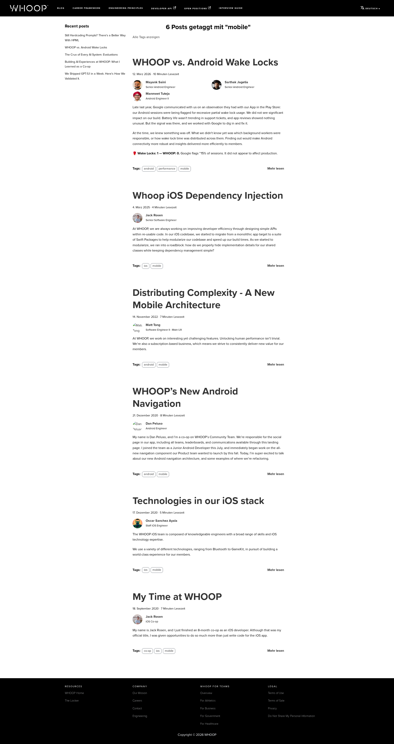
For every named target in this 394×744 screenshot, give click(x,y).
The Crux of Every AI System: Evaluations (91, 54)
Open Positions (195, 8)
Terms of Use (276, 693)
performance (167, 168)
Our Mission (140, 693)
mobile (184, 168)
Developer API (161, 8)
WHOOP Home (74, 693)
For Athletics (207, 700)
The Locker (72, 700)
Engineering (140, 716)
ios (146, 266)
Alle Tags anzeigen (146, 37)
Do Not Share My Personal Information (291, 716)
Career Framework (87, 8)
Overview (206, 693)
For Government (210, 716)
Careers (137, 700)
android (149, 168)
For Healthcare (209, 724)
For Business (207, 708)
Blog (60, 8)
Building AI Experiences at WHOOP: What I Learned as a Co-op (92, 64)
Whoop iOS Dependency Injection (208, 196)
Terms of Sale (276, 700)
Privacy (272, 708)
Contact (137, 708)
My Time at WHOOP (177, 597)
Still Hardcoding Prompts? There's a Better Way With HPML (95, 38)
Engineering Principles (126, 8)
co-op (147, 651)
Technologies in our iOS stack (198, 501)
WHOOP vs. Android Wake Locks (86, 47)
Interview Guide (231, 8)
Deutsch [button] (371, 8)
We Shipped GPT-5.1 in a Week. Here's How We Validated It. (95, 76)
